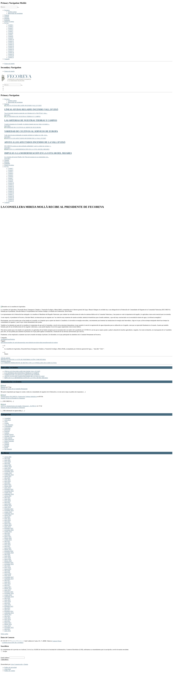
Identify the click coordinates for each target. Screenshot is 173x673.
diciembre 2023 (8, 509)
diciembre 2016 (8, 592)
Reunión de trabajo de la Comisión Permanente (14, 389)
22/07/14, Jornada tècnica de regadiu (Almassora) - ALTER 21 (18, 406)
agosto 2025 (7, 476)
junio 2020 (7, 556)
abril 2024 (7, 502)
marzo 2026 (7, 465)
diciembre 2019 (8, 562)
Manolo (3, 387)
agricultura (4, 342)
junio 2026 (7, 460)
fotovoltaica (40, 342)
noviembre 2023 (9, 510)
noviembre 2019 (9, 564)
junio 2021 (7, 543)
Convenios (7, 428)
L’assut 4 (10, 29)
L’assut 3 (10, 28)
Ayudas (6, 423)
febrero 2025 (8, 486)
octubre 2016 (8, 595)
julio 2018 (7, 570)
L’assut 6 (10, 33)
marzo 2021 (7, 548)
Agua (8, 339)
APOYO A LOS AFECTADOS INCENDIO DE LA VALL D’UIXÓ (24, 376)
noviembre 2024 (9, 491)
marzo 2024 (7, 504)
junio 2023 (7, 518)
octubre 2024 (8, 492)
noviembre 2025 (9, 471)
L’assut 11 (11, 41)
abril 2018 (7, 572)
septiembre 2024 (9, 494)
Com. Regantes (8, 425)
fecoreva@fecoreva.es (17, 641)
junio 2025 (7, 479)
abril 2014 (7, 621)
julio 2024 (7, 497)
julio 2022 (7, 533)
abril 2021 (7, 546)
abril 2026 (7, 463)
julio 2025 (7, 478)
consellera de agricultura (14, 342)
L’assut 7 (10, 34)
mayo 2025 (7, 481)
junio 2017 (7, 582)
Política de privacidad (10, 667)
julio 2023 (7, 517)
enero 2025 (7, 487)
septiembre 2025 (9, 474)
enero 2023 (7, 526)
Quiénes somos (12, 12)
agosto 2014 (7, 614)
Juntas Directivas (9, 439)
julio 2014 (7, 616)
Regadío (6, 446)
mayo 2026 (7, 461)
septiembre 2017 (9, 579)
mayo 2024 (7, 500)
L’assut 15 (11, 47)
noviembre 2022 (9, 530)
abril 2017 (7, 585)
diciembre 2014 (8, 611)
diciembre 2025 (8, 470)
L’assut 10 (11, 39)
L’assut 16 (11, 49)
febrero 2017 (8, 588)
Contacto (6, 59)
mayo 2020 (7, 557)
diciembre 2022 (8, 528)
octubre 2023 (8, 512)
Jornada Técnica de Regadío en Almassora (13, 398)
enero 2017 (7, 590)
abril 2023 (7, 522)
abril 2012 (7, 629)
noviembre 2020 (9, 553)
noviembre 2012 (9, 627)
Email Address (5, 657)
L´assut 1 (10, 25)
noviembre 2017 (9, 577)
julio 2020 (7, 554)
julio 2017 (7, 580)
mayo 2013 (7, 626)
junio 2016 (7, 600)
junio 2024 (7, 499)
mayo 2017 (7, 583)
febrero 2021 (8, 549)
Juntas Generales (9, 441)
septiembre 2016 (9, 596)
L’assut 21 (11, 57)
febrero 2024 (8, 505)
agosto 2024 (7, 496)
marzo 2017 (7, 587)
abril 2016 (7, 603)
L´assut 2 (10, 26)
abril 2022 (7, 535)
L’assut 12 (11, 42)
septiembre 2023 (9, 513)
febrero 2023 (8, 525)
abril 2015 (7, 609)
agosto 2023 (7, 515)
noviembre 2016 (9, 593)
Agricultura (7, 420)
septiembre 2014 (9, 613)
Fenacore (7, 431)
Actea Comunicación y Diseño (19, 664)
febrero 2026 (8, 466)
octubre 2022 (8, 531)
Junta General (8, 438)
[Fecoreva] (16, 81)
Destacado (7, 429)
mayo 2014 (7, 619)
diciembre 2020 (8, 551)
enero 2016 (7, 605)
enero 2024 (7, 507)
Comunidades (8, 426)
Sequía (6, 447)
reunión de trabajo (52, 342)
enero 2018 (7, 575)
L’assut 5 (10, 31)
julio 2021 (7, 541)
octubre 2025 (8, 473)
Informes (6, 18)
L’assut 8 (10, 36)
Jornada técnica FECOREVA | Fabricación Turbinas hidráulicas (19, 396)
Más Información (5, 654)
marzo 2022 (7, 536)
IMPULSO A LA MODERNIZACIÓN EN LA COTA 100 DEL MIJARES (26, 378)
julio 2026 (7, 458)
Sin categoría (8, 449)
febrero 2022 (8, 538)
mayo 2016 (7, 601)
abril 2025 (7, 483)
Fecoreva (7, 10)
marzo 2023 (7, 523)
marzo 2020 (7, 559)
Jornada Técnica (9, 434)
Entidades (7, 20)
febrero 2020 (8, 561)
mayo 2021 (7, 544)
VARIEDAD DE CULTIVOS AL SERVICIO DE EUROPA (22, 374)
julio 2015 (7, 608)
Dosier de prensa (9, 21)
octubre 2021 (8, 539)
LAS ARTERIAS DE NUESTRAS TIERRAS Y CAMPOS (21, 373)
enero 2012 (7, 631)
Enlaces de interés (9, 63)
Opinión (6, 16)
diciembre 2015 (8, 606)
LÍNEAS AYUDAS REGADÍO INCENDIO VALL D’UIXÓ (22, 371)
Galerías (6, 433)
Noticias (6, 15)
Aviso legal (7, 669)
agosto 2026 (7, 457)
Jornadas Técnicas (9, 436)
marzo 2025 (7, 484)
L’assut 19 (11, 54)
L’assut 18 (11, 52)
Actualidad (4, 339)
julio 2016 (7, 598)
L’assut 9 (10, 38)
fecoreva (34, 342)
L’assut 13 (11, 44)
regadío (45, 342)
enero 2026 (7, 468)
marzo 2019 (7, 569)
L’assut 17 (11, 51)
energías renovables (26, 342)
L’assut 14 (11, 46)
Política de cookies (9, 670)
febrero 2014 (8, 624)
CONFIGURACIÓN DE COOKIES (12, 642)
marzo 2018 (7, 574)
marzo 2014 (7, 622)
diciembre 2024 (8, 489)
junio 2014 (7, 618)
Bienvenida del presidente (15, 13)
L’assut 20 (11, 55)
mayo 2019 (7, 567)
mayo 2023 (7, 520)
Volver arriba (4, 634)
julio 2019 (7, 566)
